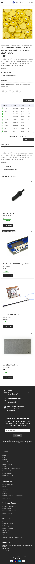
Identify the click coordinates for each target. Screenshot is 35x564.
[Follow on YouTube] (19, 558)
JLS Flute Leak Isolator (11, 314)
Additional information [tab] (9, 148)
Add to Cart (28, 101)
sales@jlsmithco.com (8, 551)
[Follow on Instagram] (17, 558)
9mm (5, 122)
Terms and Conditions (24, 442)
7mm (5, 111)
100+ (29, 105)
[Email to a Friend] (13, 91)
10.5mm (6, 131)
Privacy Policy (13, 442)
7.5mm (6, 114)
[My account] (29, 2)
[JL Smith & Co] (17, 2)
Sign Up (17, 435)
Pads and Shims (15, 45)
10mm (5, 128)
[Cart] (32, 2)
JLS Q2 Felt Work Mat (10, 365)
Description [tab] (5, 145)
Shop (7, 45)
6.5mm (6, 108)
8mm (5, 117)
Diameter (5, 105)
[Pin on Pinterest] (17, 91)
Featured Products (15, 85)
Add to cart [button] (8, 225)
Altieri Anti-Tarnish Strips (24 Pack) (16, 264)
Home (3, 45)
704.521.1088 (5, 548)
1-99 (22, 105)
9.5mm (6, 125)
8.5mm (6, 120)
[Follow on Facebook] (15, 558)
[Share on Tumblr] (20, 91)
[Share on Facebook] (6, 91)
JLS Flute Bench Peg (10, 213)
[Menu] (2, 2)
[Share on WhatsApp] (3, 91)
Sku (14, 105)
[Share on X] (10, 91)
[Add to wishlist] (31, 181)
